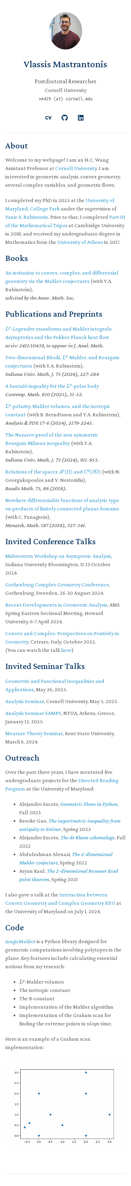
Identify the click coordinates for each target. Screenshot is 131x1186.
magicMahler (20, 941)
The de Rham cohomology (87, 837)
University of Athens (80, 242)
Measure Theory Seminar (34, 733)
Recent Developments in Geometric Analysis (56, 605)
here (66, 650)
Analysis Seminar (24, 701)
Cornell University (76, 168)
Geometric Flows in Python (88, 804)
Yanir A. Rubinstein (26, 217)
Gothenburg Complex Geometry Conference (57, 584)
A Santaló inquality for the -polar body (52, 386)
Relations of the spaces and (53, 472)
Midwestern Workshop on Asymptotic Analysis (58, 556)
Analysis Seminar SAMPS (33, 713)
